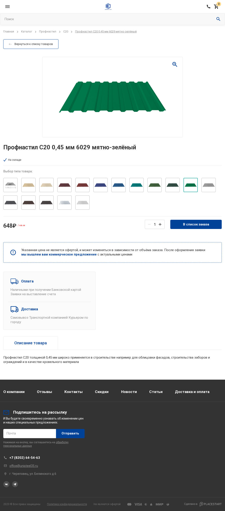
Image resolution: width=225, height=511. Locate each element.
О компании (14, 392)
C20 (65, 31)
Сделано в (191, 504)
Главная (8, 31)
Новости (129, 392)
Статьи (156, 392)
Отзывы (44, 392)
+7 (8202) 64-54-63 (24, 458)
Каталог (26, 31)
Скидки (102, 392)
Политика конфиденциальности (67, 504)
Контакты (73, 392)
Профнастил (47, 31)
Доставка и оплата (192, 392)
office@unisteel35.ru (23, 466)
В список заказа (196, 224)
